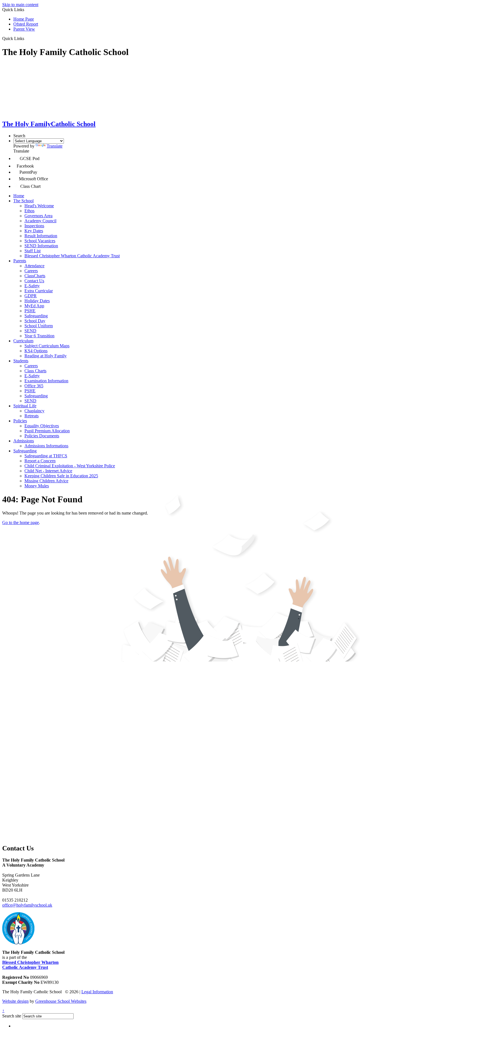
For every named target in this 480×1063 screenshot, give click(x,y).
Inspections (34, 225)
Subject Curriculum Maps (46, 345)
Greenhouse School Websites (60, 1001)
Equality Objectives (41, 425)
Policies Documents (41, 435)
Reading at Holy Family (45, 355)
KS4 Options (36, 350)
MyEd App (34, 305)
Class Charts (35, 370)
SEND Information (41, 245)
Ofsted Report (25, 24)
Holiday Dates (37, 300)
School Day (34, 320)
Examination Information (46, 380)
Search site (11, 1016)
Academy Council (40, 220)
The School (23, 200)
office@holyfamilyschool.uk (27, 905)
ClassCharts (34, 275)
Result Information (40, 235)
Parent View (24, 29)
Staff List (32, 250)
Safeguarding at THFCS (45, 455)
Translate (54, 146)
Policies (20, 420)
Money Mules (36, 485)
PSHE (30, 310)
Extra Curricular (38, 290)
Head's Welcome (39, 205)
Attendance (34, 265)
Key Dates (33, 230)
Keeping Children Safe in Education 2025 (61, 475)
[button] (26, 38)
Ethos (29, 210)
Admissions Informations (46, 445)
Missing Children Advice (46, 480)
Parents (19, 260)
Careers (31, 270)
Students (20, 360)
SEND (30, 330)
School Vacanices (39, 240)
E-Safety (32, 285)
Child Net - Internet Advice (48, 470)
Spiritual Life (24, 405)
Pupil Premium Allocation (47, 430)
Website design (15, 1001)
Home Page (23, 19)
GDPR (30, 295)
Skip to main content (20, 4)
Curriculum (23, 340)
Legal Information (97, 991)
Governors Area (38, 215)
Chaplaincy (34, 410)
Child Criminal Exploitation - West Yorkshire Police (69, 465)
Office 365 (33, 385)
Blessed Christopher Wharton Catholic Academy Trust (72, 255)
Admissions (23, 440)
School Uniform (38, 325)
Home (18, 195)
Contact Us (34, 280)
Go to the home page (20, 522)
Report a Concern (40, 460)
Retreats (31, 415)
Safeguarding (36, 315)
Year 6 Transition (39, 335)
